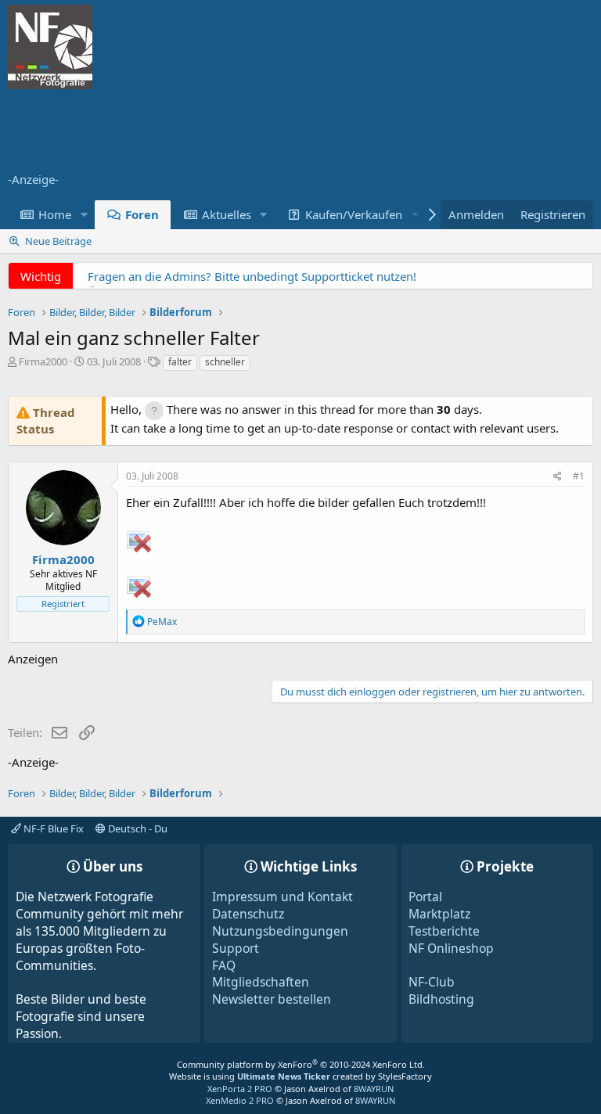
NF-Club (431, 981)
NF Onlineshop (451, 948)
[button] (84, 214)
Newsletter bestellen (271, 999)
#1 (579, 476)
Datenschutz (248, 913)
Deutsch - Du (136, 828)
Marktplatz (439, 913)
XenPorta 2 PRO (239, 1088)
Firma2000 (43, 361)
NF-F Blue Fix (52, 828)
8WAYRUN (374, 1088)
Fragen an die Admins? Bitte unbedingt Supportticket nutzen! (252, 276)
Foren (142, 214)
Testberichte (444, 931)
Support (235, 948)
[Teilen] (557, 477)
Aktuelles (226, 214)
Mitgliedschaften (260, 981)
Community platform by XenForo (301, 1064)
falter (180, 361)
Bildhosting (441, 999)
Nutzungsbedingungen (280, 931)
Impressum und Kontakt (282, 896)
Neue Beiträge (58, 241)
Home (54, 214)
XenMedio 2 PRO (240, 1100)
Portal (425, 896)
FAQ (224, 965)
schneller (225, 361)
